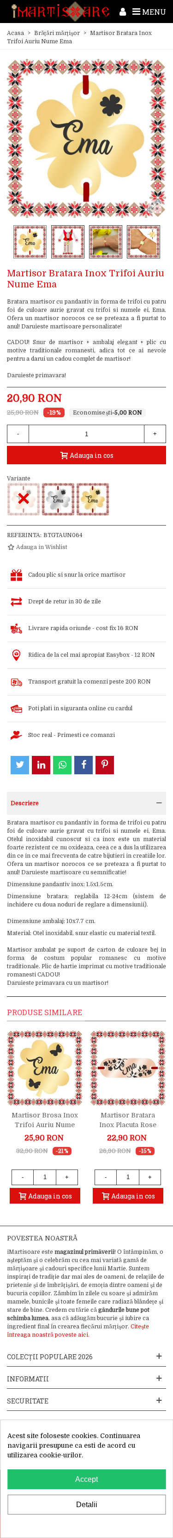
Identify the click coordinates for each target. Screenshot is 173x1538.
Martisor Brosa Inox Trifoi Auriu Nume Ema (45, 1124)
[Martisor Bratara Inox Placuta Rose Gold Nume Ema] (128, 1068)
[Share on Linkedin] (41, 765)
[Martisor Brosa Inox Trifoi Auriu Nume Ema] (45, 1068)
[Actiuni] (122, 11)
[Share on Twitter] (20, 765)
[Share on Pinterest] (104, 765)
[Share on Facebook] (83, 765)
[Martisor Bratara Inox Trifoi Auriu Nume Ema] (92, 499)
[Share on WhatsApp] (62, 765)
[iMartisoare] (60, 11)
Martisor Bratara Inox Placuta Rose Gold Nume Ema (127, 1124)
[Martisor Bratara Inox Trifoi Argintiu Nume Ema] (58, 499)
